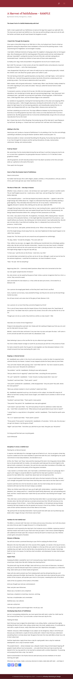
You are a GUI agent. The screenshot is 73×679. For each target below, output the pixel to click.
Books (30, 17)
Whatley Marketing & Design (52, 676)
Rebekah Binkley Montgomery (18, 17)
